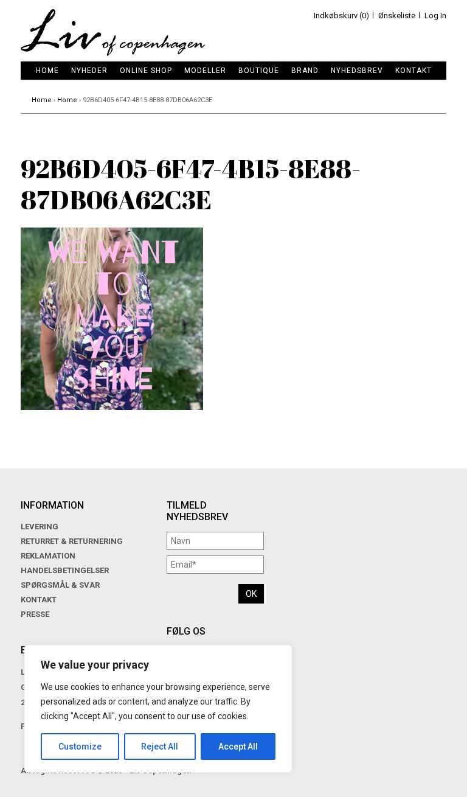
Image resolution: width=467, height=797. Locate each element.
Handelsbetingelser (65, 570)
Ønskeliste (396, 15)
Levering (39, 526)
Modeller (205, 70)
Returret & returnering (72, 541)
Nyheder (89, 70)
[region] (158, 709)
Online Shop (146, 70)
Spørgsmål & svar (60, 585)
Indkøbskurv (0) (341, 15)
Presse (35, 614)
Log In (435, 15)
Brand (305, 70)
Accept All (238, 746)
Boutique (258, 70)
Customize (80, 746)
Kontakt (413, 70)
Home (47, 70)
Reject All (159, 746)
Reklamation (48, 555)
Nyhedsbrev (357, 70)
